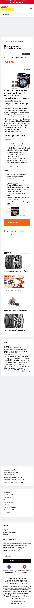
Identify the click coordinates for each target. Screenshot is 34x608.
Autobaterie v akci (9, 474)
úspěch (23, 372)
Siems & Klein (25, 366)
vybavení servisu (8, 372)
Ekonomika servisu (9, 500)
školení (28, 372)
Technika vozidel (9, 510)
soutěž (10, 368)
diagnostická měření (9, 349)
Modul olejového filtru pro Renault (16, 310)
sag (23, 364)
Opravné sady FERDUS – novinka (13, 482)
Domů (5, 41)
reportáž (12, 364)
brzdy (15, 347)
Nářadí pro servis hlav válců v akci (13, 477)
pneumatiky (12, 362)
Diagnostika (7, 497)
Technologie (7, 512)
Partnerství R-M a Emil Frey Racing (14, 479)
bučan (19, 347)
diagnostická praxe (21, 349)
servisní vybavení (15, 366)
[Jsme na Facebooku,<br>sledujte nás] (9, 567)
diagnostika (22, 351)
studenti (21, 368)
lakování (24, 356)
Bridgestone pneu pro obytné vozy (16, 271)
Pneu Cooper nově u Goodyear (14, 330)
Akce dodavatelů (8, 495)
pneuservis (21, 362)
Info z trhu (26, 54)
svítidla (13, 234)
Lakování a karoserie (10, 507)
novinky (13, 231)
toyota (11, 370)
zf (19, 372)
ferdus (18, 355)
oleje (28, 360)
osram (20, 231)
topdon (6, 370)
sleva (6, 368)
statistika (15, 368)
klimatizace (16, 356)
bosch (11, 347)
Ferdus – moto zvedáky (12, 291)
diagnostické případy (10, 351)
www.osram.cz (14, 222)
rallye (27, 362)
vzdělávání (15, 372)
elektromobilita (9, 355)
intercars (8, 356)
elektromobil (13, 353)
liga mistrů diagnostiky (12, 358)
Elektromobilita (8, 502)
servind (6, 366)
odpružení (23, 360)
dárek (6, 353)
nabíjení (27, 358)
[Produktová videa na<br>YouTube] (24, 567)
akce (6, 347)
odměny (17, 360)
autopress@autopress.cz (17, 598)
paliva (5, 362)
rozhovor (18, 364)
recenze (6, 364)
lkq (22, 358)
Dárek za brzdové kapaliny (11, 472)
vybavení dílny (19, 370)
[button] (31, 8)
